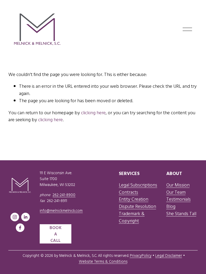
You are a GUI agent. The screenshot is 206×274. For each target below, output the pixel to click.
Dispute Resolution (137, 206)
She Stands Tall (181, 213)
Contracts (128, 192)
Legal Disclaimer (168, 255)
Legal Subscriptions (138, 184)
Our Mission (178, 184)
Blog (170, 206)
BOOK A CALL (56, 233)
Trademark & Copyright (132, 217)
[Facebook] (20, 227)
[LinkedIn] (25, 217)
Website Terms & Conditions (103, 261)
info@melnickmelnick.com (61, 210)
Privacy (136, 255)
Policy (147, 255)
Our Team (176, 192)
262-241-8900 (64, 194)
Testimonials (178, 199)
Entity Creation (133, 199)
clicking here (93, 112)
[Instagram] (14, 217)
